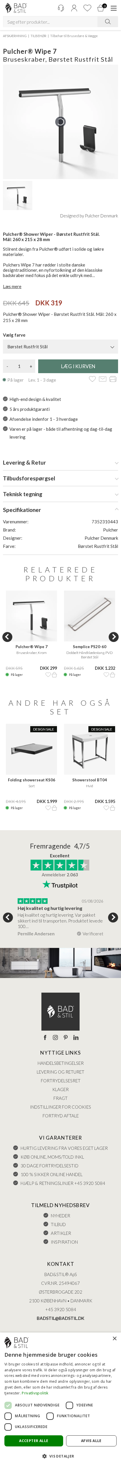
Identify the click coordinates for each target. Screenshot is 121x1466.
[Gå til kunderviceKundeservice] (61, 8)
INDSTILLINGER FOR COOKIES (60, 1107)
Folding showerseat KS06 (31, 780)
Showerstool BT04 (89, 780)
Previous (7, 637)
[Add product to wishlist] (48, 674)
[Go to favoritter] (87, 8)
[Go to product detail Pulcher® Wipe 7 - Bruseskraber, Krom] (31, 616)
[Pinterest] (65, 1038)
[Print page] (113, 379)
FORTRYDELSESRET (60, 1080)
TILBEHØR (38, 36)
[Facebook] (45, 1038)
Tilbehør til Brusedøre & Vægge (74, 36)
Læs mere (12, 286)
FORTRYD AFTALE (61, 1115)
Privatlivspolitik (35, 1393)
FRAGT (60, 1098)
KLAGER (60, 1089)
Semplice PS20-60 (89, 646)
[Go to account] (74, 8)
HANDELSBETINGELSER (61, 1063)
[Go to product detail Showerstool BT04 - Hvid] (89, 749)
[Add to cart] (54, 674)
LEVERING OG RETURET (60, 1071)
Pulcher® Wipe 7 (32, 646)
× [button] (114, 1339)
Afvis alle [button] (91, 1440)
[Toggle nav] (113, 8)
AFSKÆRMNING (15, 36)
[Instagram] (55, 1038)
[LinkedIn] (75, 1038)
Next (114, 637)
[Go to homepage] (16, 8)
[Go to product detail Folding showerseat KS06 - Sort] (31, 749)
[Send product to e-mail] (102, 379)
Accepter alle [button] (33, 1440)
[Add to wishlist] (92, 379)
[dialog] (60, 1399)
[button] (60, 1456)
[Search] (108, 21)
